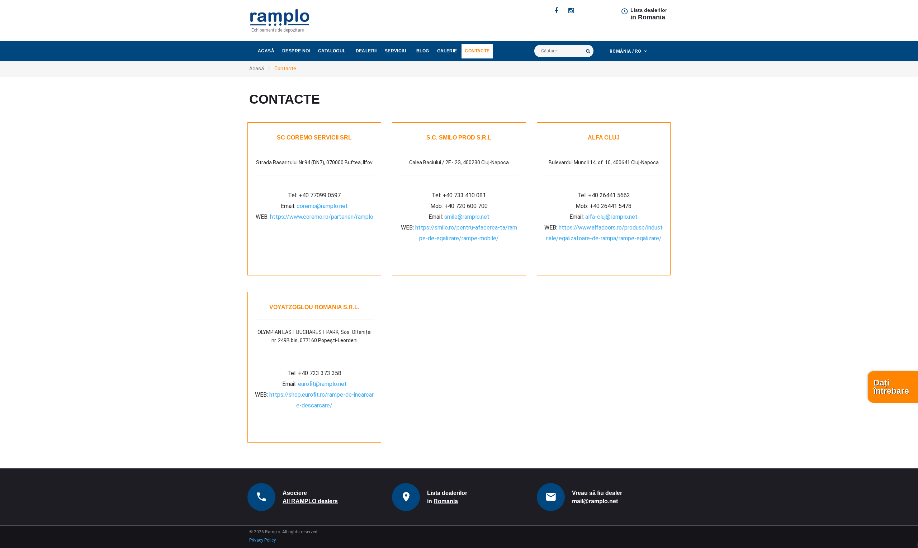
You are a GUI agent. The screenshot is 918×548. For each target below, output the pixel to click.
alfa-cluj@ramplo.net (611, 216)
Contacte (477, 50)
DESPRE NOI (296, 50)
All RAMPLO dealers (310, 501)
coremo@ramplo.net (322, 206)
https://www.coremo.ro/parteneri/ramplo (321, 216)
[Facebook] (556, 11)
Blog (422, 50)
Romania (446, 501)
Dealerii (366, 50)
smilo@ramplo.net (466, 216)
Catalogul (332, 50)
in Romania (647, 17)
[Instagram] (571, 11)
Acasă (266, 50)
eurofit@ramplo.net (322, 384)
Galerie (447, 50)
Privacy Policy (262, 540)
